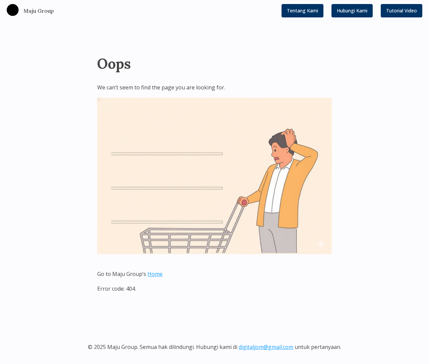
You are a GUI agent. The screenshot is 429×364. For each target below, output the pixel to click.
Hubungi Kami (352, 10)
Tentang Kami (302, 10)
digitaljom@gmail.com (266, 347)
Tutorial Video (401, 10)
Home (155, 274)
